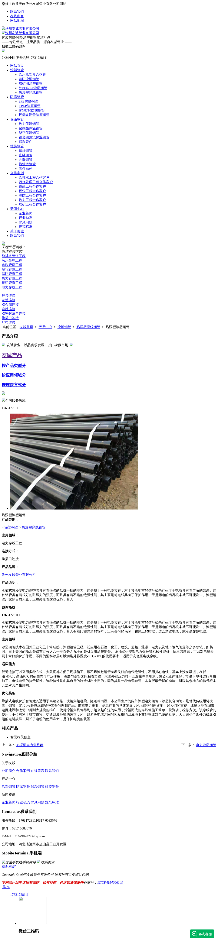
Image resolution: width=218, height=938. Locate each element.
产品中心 (45, 327)
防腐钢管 (17, 97)
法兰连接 (8, 300)
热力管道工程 (12, 278)
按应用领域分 (14, 375)
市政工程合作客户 (32, 186)
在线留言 (17, 16)
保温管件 (25, 141)
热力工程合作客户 (32, 200)
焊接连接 (8, 295)
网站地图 (17, 20)
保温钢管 (17, 119)
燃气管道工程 (12, 269)
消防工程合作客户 (32, 195)
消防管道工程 (12, 274)
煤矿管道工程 (12, 283)
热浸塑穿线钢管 (31, 92)
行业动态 (25, 218)
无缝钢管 (25, 159)
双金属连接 (10, 304)
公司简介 (8, 771)
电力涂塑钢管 (206, 745)
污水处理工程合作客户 (36, 182)
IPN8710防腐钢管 (32, 110)
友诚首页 (26, 327)
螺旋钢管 (17, 146)
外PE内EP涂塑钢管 (33, 88)
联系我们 (17, 11)
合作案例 (17, 173)
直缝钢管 (25, 155)
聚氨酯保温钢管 (31, 128)
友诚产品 (12, 355)
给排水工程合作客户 (34, 177)
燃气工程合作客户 (32, 191)
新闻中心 (17, 209)
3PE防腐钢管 (28, 101)
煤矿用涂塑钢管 (31, 83)
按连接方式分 (14, 384)
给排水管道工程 (14, 256)
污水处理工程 (12, 260)
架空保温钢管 (29, 133)
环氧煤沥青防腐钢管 (34, 115)
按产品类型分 (14, 365)
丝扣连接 (8, 322)
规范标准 (25, 227)
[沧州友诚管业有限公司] (20, 28)
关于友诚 (17, 231)
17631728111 (19, 894)
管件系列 (25, 168)
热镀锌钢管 (27, 164)
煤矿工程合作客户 (32, 204)
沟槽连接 (8, 309)
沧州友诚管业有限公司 (19, 574)
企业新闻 (25, 213)
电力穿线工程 (12, 287)
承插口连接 (10, 318)
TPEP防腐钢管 (29, 106)
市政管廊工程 (12, 265)
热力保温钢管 (29, 124)
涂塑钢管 (17, 70)
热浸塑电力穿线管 (29, 745)
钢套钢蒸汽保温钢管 (34, 137)
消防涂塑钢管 (29, 79)
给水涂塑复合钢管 (32, 74)
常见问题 (25, 222)
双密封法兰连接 (14, 313)
